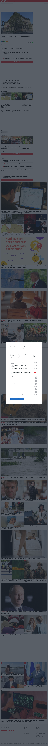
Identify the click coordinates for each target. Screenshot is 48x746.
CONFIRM (17, 398)
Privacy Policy (29, 402)
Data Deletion (19, 402)
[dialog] (24, 373)
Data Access (24, 402)
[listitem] (24, 360)
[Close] (40, 344)
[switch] (35, 362)
